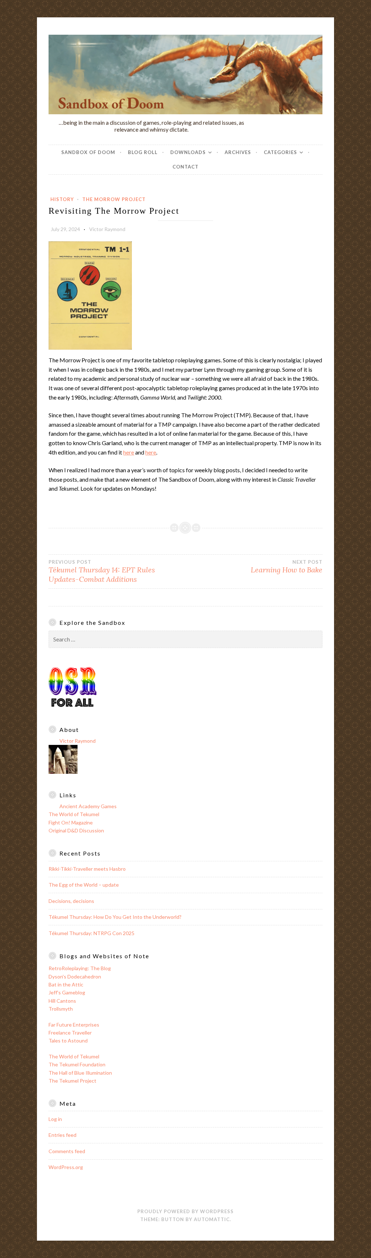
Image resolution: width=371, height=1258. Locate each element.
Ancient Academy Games (88, 806)
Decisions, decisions (71, 901)
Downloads (188, 152)
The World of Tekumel (74, 814)
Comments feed (67, 1151)
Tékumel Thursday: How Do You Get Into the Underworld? (115, 917)
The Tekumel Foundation (77, 1064)
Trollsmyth (61, 1009)
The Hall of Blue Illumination (80, 1073)
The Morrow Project (114, 199)
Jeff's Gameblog (67, 992)
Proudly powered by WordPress (185, 1211)
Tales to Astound (68, 1040)
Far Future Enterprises (74, 1025)
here (128, 452)
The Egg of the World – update (84, 885)
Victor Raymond (107, 229)
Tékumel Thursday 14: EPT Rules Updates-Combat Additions (102, 571)
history (62, 199)
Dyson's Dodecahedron (75, 976)
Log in (55, 1119)
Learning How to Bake (286, 566)
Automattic (212, 1219)
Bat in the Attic (66, 984)
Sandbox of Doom (88, 152)
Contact (185, 167)
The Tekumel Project (72, 1081)
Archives (238, 152)
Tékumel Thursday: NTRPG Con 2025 (91, 933)
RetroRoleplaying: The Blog (80, 968)
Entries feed (62, 1135)
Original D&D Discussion (76, 830)
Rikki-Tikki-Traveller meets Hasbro (87, 869)
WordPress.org (66, 1167)
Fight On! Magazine (71, 822)
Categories (280, 152)
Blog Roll (143, 152)
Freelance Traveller (70, 1032)
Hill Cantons (62, 1001)
